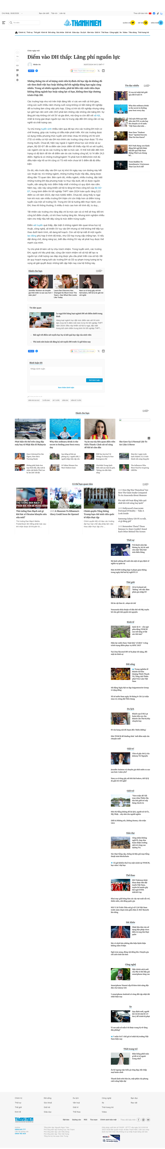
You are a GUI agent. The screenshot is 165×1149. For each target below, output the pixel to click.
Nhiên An (37, 65)
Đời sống (51, 32)
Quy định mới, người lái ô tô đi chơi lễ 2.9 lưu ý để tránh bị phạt (141, 1013)
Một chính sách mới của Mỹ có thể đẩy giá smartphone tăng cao (141, 971)
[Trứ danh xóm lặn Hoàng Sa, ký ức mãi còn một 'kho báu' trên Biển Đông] (120, 550)
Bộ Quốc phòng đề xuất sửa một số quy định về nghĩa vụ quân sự (130, 562)
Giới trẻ (68, 32)
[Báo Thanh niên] (24, 1119)
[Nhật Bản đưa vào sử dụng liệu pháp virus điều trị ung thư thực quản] (120, 932)
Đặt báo (66, 1120)
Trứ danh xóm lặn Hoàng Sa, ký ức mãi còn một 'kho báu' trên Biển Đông (140, 548)
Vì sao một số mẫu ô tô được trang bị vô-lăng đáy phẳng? (129, 1028)
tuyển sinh (46, 129)
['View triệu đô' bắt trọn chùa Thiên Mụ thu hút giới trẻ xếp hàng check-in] (120, 800)
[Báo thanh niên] (82, 23)
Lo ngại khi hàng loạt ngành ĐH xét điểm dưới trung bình (79, 315)
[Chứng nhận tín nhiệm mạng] (111, 1139)
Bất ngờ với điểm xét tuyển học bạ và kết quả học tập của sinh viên (62, 335)
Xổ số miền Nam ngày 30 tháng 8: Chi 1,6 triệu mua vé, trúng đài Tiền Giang (130, 697)
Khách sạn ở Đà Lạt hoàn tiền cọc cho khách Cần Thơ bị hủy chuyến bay (141, 717)
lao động (31, 236)
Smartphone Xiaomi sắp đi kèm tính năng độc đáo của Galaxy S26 (130, 986)
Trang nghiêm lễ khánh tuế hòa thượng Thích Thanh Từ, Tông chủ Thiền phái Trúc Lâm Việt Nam (140, 675)
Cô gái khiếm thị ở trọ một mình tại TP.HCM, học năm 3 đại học (130, 864)
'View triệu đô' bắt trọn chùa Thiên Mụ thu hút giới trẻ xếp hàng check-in (140, 799)
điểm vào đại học (33, 400)
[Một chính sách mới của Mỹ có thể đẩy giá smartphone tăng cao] (120, 974)
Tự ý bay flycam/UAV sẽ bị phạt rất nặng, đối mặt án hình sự (129, 653)
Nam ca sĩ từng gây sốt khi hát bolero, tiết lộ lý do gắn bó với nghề (130, 779)
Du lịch (83, 32)
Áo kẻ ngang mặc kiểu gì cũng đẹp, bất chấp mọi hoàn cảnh (129, 1071)
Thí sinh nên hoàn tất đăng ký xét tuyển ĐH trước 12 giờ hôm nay (62, 342)
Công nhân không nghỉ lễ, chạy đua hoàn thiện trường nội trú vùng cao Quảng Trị (139, 843)
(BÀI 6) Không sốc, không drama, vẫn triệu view (128, 821)
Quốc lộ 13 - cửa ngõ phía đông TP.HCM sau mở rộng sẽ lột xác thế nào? (140, 630)
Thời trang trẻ (143, 32)
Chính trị (21, 32)
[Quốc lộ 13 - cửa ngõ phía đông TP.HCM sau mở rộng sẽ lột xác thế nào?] (120, 632)
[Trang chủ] (16, 32)
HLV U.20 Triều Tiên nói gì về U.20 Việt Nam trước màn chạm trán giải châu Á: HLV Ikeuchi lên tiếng (130, 909)
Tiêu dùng (133, 32)
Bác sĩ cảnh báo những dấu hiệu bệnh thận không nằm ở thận (128, 944)
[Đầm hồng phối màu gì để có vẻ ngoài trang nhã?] (120, 1059)
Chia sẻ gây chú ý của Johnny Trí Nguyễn (140, 754)
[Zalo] (161, 13)
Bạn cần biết (44, 13)
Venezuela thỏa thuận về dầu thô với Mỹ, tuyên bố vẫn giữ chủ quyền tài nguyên (130, 611)
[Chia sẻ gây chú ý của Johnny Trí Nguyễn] (120, 758)
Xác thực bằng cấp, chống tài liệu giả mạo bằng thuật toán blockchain (130, 855)
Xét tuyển (56, 400)
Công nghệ (114, 32)
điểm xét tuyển (76, 400)
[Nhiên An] (29, 64)
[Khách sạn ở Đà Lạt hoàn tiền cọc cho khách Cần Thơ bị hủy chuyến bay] (120, 719)
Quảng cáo (76, 1120)
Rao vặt (134, 1103)
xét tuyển (38, 225)
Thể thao (104, 32)
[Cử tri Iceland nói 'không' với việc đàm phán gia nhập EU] (120, 592)
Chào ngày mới (33, 51)
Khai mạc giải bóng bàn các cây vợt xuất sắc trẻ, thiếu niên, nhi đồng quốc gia (130, 900)
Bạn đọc (134, 1098)
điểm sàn (65, 400)
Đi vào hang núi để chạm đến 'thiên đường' (128, 730)
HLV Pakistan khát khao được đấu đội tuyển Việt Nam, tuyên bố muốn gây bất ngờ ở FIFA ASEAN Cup (140, 886)
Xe (120, 32)
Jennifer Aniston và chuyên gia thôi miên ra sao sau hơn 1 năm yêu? (130, 770)
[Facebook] (154, 13)
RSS (85, 1120)
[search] (24, 23)
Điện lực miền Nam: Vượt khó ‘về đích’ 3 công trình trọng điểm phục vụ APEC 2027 (129, 644)
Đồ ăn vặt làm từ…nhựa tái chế (123, 603)
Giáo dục (75, 32)
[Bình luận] (17, 70)
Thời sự (29, 32)
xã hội (97, 115)
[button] (17, 52)
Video (125, 32)
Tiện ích (54, 13)
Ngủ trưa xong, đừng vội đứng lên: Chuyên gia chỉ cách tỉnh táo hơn (130, 953)
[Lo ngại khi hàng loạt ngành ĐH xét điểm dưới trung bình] (41, 320)
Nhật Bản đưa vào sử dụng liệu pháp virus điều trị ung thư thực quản (140, 930)
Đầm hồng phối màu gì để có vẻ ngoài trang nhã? (140, 1056)
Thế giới (37, 32)
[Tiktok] (157, 13)
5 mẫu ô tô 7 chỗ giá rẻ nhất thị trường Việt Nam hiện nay (129, 1037)
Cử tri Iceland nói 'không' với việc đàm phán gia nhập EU (140, 589)
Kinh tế (44, 32)
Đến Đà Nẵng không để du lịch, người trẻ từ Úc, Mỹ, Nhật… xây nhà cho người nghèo (130, 813)
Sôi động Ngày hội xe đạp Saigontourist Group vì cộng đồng (130, 689)
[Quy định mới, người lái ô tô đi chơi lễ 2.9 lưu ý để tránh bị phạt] (120, 1016)
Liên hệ (62, 13)
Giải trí (97, 32)
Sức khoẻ (48, 1103)
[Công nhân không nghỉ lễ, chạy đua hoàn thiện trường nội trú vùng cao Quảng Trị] (120, 843)
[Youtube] (150, 13)
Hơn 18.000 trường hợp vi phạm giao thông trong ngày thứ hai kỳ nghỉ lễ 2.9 (129, 571)
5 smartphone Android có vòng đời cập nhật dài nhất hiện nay (130, 995)
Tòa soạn (93, 1120)
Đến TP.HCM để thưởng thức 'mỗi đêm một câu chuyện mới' (130, 737)
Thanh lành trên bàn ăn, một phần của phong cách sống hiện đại (129, 1080)
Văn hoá (76, 1103)
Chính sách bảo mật (108, 1120)
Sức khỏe (60, 32)
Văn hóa (90, 32)
